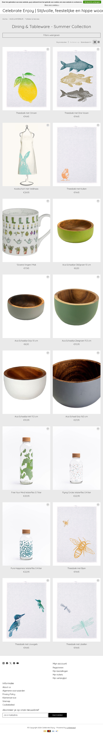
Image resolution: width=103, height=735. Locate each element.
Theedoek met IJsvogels (26, 644)
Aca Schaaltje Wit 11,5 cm (26, 416)
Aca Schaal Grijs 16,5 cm (77, 416)
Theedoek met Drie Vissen (77, 113)
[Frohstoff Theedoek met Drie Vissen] (76, 78)
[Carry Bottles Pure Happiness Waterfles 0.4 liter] (26, 534)
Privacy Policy (9, 694)
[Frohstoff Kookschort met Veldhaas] (26, 154)
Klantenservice (9, 697)
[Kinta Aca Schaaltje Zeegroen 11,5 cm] (76, 306)
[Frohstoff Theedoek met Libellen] (76, 609)
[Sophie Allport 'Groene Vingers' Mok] (26, 230)
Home (5, 19)
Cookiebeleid (8, 704)
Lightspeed (71, 728)
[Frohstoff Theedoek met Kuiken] (76, 154)
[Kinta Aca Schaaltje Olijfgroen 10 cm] (76, 230)
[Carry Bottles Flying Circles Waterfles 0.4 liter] (76, 458)
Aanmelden (57, 715)
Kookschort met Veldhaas (26, 189)
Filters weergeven (51, 35)
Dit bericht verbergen (92, 2)
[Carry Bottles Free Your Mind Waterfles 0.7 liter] (26, 458)
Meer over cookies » (52, 5)
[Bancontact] (57, 731)
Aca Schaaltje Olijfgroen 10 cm (76, 264)
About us (7, 687)
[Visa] (53, 731)
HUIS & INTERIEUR (16, 19)
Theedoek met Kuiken (77, 189)
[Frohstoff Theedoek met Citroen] (26, 78)
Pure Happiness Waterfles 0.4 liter (26, 568)
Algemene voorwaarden (14, 690)
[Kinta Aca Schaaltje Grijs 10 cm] (26, 306)
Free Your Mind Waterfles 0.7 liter (26, 492)
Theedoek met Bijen (76, 568)
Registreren (58, 667)
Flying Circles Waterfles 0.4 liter (76, 492)
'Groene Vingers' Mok (26, 264)
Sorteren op (75, 42)
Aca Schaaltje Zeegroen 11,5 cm (76, 340)
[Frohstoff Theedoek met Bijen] (76, 534)
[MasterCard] (49, 731)
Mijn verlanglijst (60, 678)
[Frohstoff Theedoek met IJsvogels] (26, 609)
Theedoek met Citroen (26, 113)
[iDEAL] (45, 731)
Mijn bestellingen (60, 671)
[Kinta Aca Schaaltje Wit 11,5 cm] (26, 382)
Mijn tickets (58, 674)
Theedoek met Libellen (76, 644)
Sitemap (6, 701)
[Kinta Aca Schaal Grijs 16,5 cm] (76, 382)
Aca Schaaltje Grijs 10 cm (26, 340)
